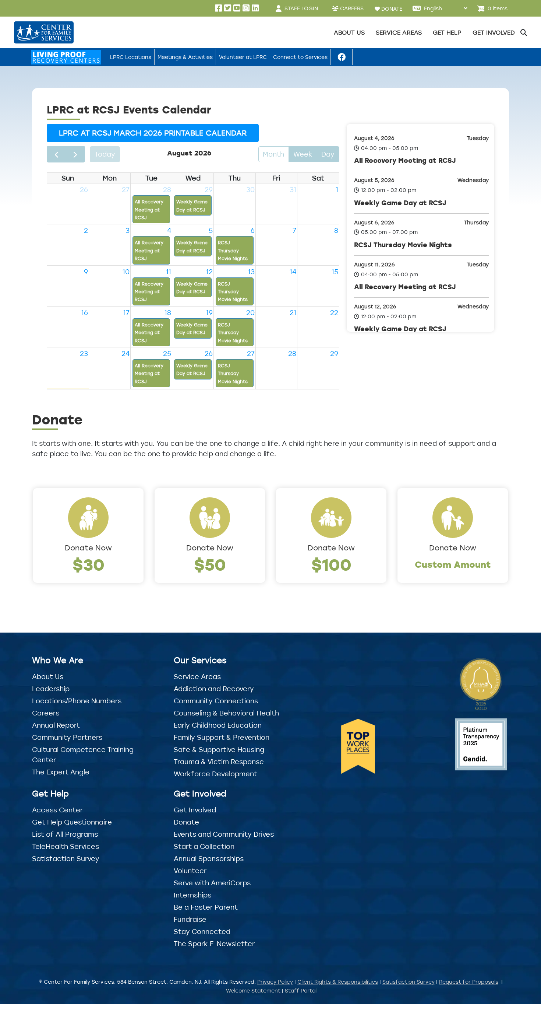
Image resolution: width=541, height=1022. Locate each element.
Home (66, 57)
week (302, 154)
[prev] (56, 154)
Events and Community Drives (224, 834)
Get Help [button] (447, 32)
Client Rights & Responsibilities (337, 981)
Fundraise (190, 919)
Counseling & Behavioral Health (226, 712)
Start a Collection (204, 846)
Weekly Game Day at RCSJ (400, 202)
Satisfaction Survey (65, 858)
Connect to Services (300, 56)
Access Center (57, 809)
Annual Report (56, 725)
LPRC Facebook (341, 57)
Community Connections (216, 700)
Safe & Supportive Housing (219, 749)
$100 (331, 564)
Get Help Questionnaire (72, 822)
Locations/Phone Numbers (76, 700)
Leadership (51, 688)
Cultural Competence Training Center (83, 754)
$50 (210, 564)
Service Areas (197, 676)
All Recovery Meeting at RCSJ (405, 160)
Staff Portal (301, 990)
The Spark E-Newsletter (214, 943)
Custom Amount (453, 564)
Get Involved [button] (494, 32)
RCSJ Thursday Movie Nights (403, 244)
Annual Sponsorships (209, 858)
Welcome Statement (253, 990)
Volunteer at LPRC (243, 56)
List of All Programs (65, 834)
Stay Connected (202, 931)
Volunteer (190, 870)
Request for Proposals (468, 981)
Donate (186, 822)
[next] (75, 154)
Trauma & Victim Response (219, 761)
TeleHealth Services (65, 846)
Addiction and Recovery (214, 688)
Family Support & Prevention (221, 737)
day (328, 154)
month (273, 154)
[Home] (43, 32)
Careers (45, 712)
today (105, 154)
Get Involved (195, 809)
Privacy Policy (275, 981)
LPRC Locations (130, 56)
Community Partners (67, 737)
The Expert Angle (60, 771)
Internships (192, 894)
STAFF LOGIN (301, 8)
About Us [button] (349, 32)
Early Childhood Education (218, 725)
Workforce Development (215, 773)
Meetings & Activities (185, 56)
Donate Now (88, 548)
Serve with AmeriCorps (212, 882)
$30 (89, 564)
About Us (47, 676)
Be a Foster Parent (206, 907)
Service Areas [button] (399, 32)
